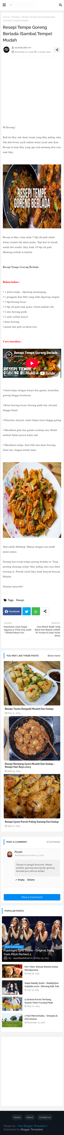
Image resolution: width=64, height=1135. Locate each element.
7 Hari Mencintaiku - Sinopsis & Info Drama (41, 1017)
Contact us (44, 1117)
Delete (31, 879)
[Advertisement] (32, 88)
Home (6, 17)
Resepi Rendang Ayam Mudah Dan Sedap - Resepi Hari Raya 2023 (30, 765)
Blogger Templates (32, 1129)
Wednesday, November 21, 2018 (29, 855)
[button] (60, 5)
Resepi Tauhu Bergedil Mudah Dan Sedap (29, 708)
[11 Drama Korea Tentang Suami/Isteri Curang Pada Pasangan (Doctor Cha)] (12, 1004)
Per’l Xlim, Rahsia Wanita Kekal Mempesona (41, 968)
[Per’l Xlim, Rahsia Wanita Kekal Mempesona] (12, 971)
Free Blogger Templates (32, 1126)
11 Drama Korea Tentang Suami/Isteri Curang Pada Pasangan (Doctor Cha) (39, 1002)
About (29, 1117)
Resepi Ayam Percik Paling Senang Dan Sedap (32, 821)
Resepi (15, 17)
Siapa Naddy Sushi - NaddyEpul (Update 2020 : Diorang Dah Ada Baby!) (42, 986)
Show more (54, 655)
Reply (21, 879)
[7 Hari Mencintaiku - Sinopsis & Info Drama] (12, 1020)
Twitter (26, 611)
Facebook (14, 611)
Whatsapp (36, 611)
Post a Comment (32, 897)
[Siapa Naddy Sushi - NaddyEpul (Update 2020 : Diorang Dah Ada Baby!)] (12, 987)
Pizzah (18, 852)
